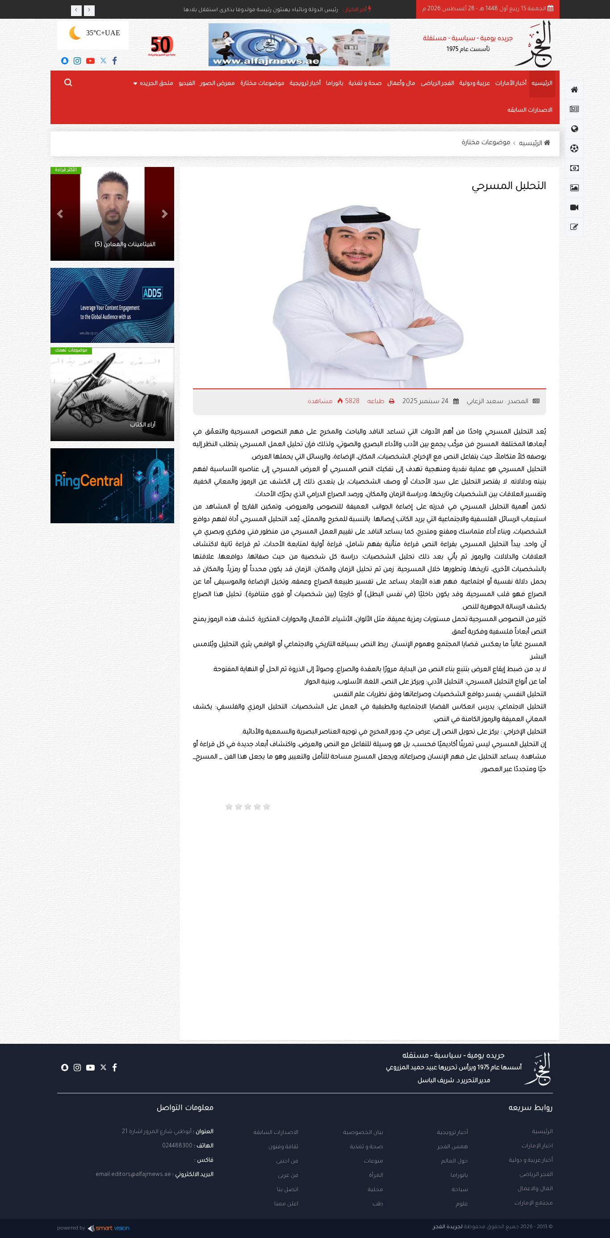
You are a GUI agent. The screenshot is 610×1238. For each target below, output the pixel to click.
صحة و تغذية (365, 84)
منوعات (373, 1162)
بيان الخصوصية (363, 1133)
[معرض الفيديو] (574, 207)
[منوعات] (574, 227)
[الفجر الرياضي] (574, 148)
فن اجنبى (287, 1162)
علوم (462, 1204)
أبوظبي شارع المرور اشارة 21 (157, 1132)
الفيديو (187, 84)
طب (377, 1204)
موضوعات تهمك (71, 350)
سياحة (460, 1190)
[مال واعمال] (574, 168)
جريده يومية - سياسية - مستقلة (468, 44)
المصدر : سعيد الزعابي (498, 402)
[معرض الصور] (574, 188)
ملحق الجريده (156, 84)
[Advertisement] (461, 848)
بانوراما (334, 84)
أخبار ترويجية (305, 84)
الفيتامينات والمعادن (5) (125, 245)
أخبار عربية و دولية (531, 1161)
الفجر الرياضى (437, 84)
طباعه (377, 402)
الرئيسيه (542, 84)
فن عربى (288, 1176)
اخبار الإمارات (537, 1146)
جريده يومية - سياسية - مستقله (454, 1068)
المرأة (376, 1176)
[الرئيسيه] (574, 90)
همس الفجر (453, 1147)
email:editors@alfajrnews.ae (133, 1175)
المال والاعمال (535, 1189)
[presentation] (76, 10)
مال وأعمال (401, 84)
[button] (164, 214)
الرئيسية (542, 1132)
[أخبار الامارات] (574, 109)
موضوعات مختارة (262, 84)
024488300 (177, 1146)
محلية (375, 1190)
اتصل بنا (287, 1190)
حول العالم (454, 1162)
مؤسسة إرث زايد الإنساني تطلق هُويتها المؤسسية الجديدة (267, 10)
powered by (71, 1229)
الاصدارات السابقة (276, 1133)
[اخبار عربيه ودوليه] (574, 129)
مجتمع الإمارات (533, 1203)
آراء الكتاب (142, 425)
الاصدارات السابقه (530, 111)
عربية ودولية (475, 84)
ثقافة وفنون (283, 1147)
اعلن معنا (286, 1204)
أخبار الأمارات (510, 84)
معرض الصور (218, 84)
